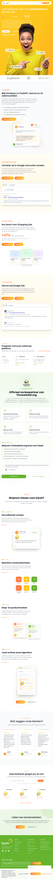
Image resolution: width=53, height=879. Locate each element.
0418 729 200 (45, 845)
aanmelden (46, 2)
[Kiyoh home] (7, 3)
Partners (16, 848)
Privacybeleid (38, 866)
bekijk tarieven (15, 31)
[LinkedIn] (9, 851)
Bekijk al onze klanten (25, 802)
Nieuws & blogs (31, 842)
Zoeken (40, 780)
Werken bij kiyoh (31, 846)
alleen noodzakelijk (23, 873)
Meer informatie (7, 178)
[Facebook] (3, 851)
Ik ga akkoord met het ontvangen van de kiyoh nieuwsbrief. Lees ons (22, 866)
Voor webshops (18, 842)
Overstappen (31, 850)
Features (17, 844)
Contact (29, 853)
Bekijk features (7, 244)
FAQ (28, 844)
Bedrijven (17, 850)
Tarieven (17, 846)
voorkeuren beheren (46, 873)
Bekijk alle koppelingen (44, 351)
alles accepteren (35, 873)
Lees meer (4, 524)
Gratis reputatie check (33, 848)
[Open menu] (4, 3)
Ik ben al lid (14, 476)
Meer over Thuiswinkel (38, 476)
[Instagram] (6, 851)
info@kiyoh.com (45, 847)
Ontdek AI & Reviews (8, 119)
